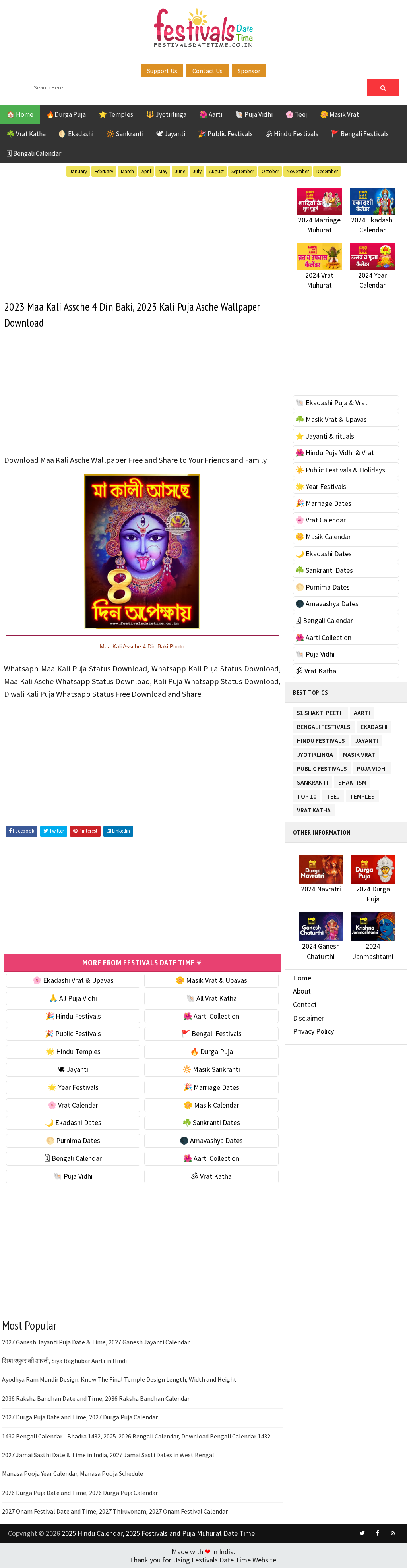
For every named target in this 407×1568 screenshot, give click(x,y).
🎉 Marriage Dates (211, 1087)
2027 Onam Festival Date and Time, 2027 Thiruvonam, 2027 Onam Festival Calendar (115, 1511)
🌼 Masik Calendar (211, 1105)
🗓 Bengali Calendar (33, 153)
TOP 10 (306, 794)
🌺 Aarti (210, 114)
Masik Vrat (359, 753)
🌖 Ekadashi (75, 134)
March (127, 171)
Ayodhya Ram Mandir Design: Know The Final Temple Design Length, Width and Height (119, 1379)
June (180, 171)
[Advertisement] (142, 235)
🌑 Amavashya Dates (211, 1140)
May (163, 171)
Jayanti (366, 739)
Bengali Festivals (324, 725)
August (216, 171)
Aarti (362, 711)
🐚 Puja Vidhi (254, 114)
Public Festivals (322, 766)
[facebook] (378, 1533)
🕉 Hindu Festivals (292, 134)
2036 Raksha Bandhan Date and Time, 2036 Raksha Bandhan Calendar (96, 1398)
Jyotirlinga (315, 753)
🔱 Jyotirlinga (166, 114)
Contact (305, 1004)
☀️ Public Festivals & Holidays (340, 469)
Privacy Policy (313, 1031)
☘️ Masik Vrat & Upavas (331, 419)
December (327, 171)
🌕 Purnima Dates (73, 1140)
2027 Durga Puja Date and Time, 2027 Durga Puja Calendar (80, 1417)
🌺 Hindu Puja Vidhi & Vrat (334, 452)
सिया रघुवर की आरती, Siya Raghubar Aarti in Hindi (64, 1361)
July (197, 171)
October (270, 171)
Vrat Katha (314, 808)
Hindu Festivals (321, 739)
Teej (333, 794)
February (104, 171)
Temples (362, 794)
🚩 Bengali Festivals (360, 134)
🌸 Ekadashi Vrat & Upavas (73, 980)
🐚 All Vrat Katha (211, 998)
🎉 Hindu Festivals (73, 1016)
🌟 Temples (116, 114)
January (78, 171)
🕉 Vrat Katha (211, 1176)
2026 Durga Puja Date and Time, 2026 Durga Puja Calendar (80, 1492)
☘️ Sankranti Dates (211, 1122)
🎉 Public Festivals (225, 134)
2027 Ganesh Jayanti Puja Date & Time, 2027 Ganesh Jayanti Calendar (96, 1342)
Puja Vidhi (372, 766)
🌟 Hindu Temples (73, 1051)
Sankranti (312, 780)
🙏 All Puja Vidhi (73, 998)
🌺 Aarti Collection (211, 1016)
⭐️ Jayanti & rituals (324, 436)
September (242, 171)
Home (302, 977)
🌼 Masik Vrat (339, 114)
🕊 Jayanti (170, 134)
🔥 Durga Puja (211, 1051)
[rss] (393, 1533)
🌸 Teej (296, 114)
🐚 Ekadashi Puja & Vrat (331, 402)
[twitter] (362, 1533)
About (302, 991)
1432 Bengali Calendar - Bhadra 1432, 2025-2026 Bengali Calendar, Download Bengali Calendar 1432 (136, 1436)
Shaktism (352, 780)
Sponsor (249, 71)
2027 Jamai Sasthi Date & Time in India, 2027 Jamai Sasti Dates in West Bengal (108, 1455)
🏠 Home (19, 114)
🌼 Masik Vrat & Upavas (211, 980)
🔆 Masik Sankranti (211, 1069)
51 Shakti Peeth (320, 711)
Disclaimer (308, 1018)
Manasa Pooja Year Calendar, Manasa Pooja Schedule (72, 1473)
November (298, 171)
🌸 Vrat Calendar (73, 1105)
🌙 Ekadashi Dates (73, 1122)
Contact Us (207, 71)
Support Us (162, 71)
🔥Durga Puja (66, 114)
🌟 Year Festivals (73, 1087)
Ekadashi (374, 725)
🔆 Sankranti (124, 134)
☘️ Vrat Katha (26, 134)
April (146, 171)
